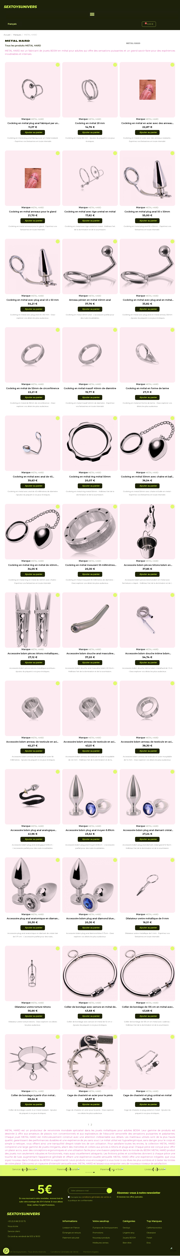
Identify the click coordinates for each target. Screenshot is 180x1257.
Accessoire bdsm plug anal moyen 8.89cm (90, 830)
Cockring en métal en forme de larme (147, 388)
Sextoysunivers (20, 7)
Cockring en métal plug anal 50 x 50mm (147, 211)
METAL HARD (37, 119)
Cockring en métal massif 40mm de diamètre (90, 388)
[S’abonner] (109, 1190)
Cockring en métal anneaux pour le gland (32, 211)
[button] (92, 14)
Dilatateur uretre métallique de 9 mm (147, 918)
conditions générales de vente (95, 1197)
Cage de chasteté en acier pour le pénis (90, 1095)
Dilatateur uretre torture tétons (33, 1007)
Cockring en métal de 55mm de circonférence (32, 388)
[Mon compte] (161, 24)
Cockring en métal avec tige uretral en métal (90, 211)
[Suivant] (174, 1124)
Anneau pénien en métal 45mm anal (90, 300)
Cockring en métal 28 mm (90, 123)
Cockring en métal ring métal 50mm (90, 476)
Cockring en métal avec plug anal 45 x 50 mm (32, 300)
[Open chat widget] (173, 1250)
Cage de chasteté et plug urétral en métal (147, 1095)
